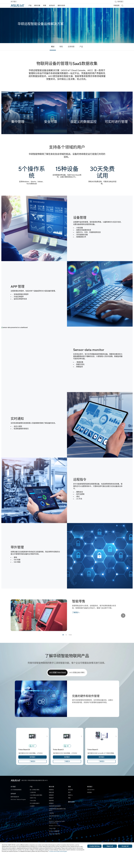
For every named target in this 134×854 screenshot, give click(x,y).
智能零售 (51, 800)
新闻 (69, 792)
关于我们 (13, 2)
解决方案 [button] (37, 5)
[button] (63, 634)
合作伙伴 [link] (52, 5)
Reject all (110, 846)
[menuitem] (30, 5)
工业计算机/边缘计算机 (36, 795)
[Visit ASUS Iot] (16, 780)
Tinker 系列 (33, 800)
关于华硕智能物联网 (16, 789)
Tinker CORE (52, 828)
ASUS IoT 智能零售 (54, 831)
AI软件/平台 (33, 798)
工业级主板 (33, 792)
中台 (50, 818)
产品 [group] (81, 47)
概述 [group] (52, 47)
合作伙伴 (13, 793)
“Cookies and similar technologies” (58, 851)
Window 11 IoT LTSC (54, 825)
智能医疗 (51, 798)
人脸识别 (51, 813)
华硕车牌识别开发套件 (55, 806)
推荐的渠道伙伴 (15, 796)
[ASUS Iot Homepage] (17, 5)
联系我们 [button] (120, 2)
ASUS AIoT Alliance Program (18, 799)
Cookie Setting (94, 846)
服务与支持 (71, 802)
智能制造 (51, 789)
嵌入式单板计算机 (34, 789)
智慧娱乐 (51, 803)
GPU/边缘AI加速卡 (34, 803)
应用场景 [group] (71, 47)
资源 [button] (44, 5)
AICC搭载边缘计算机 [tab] (77, 672)
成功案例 (70, 789)
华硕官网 (116, 5)
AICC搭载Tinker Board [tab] (57, 672)
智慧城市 (51, 795)
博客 (69, 798)
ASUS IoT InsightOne (54, 834)
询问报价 (89, 792)
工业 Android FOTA (54, 816)
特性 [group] (61, 47)
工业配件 (32, 806)
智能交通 (51, 792)
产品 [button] (30, 5)
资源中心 (70, 795)
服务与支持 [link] (61, 5)
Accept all (125, 846)
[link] (122, 5)
